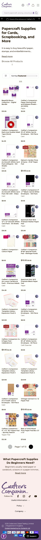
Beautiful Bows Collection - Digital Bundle (9, 102)
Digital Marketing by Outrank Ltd (17, 528)
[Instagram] (24, 496)
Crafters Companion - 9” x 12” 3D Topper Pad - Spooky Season (10, 430)
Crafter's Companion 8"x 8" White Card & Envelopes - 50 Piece (29, 341)
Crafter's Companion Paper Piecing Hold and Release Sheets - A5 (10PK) (29, 103)
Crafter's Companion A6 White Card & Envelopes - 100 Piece (29, 311)
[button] (33, 13)
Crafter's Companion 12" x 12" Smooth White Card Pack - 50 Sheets (11, 222)
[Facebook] (18, 496)
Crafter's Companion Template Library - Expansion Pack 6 (10, 311)
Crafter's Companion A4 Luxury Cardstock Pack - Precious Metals (10, 281)
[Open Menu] (38, 5)
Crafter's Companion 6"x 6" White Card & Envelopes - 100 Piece (29, 132)
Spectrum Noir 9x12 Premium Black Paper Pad (29, 281)
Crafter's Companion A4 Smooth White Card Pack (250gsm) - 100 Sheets (11, 163)
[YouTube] (35, 496)
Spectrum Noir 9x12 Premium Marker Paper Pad (30, 222)
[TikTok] (29, 496)
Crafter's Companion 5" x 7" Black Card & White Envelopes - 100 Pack (30, 192)
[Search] (36, 13)
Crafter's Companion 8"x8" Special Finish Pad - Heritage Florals (29, 251)
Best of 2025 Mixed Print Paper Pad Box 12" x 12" (30, 430)
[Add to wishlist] (17, 87)
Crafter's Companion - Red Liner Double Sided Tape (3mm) (11, 132)
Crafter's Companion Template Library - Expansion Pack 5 (10, 371)
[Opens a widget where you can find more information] (31, 536)
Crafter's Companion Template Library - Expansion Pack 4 (29, 371)
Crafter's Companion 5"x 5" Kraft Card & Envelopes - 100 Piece (10, 401)
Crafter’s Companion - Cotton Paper (10, 250)
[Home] (7, 5)
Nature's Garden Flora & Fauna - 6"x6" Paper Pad (29, 162)
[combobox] (20, 13)
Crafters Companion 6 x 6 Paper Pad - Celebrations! (11, 341)
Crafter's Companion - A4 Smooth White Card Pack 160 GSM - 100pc (11, 192)
